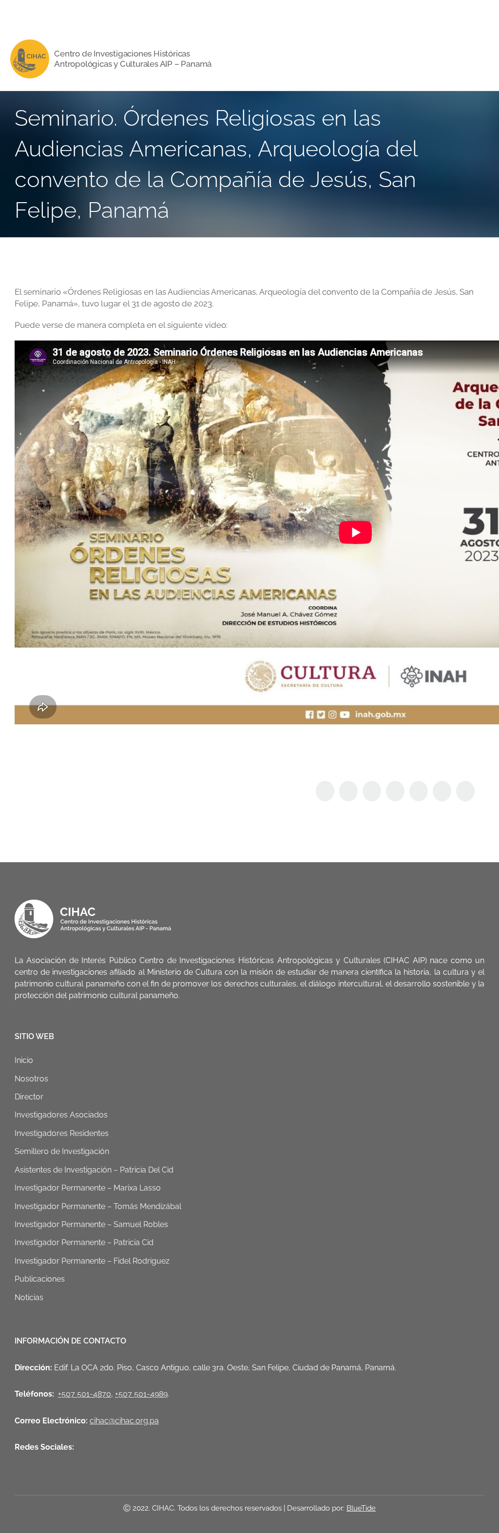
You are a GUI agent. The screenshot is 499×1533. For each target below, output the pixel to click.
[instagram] (64, 14)
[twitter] (33, 14)
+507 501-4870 (84, 1394)
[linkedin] (80, 14)
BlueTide (361, 1508)
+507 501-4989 (141, 1394)
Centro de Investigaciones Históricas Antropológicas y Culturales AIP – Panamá (132, 59)
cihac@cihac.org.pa (124, 1420)
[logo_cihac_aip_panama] (29, 43)
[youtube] (49, 14)
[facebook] (17, 14)
